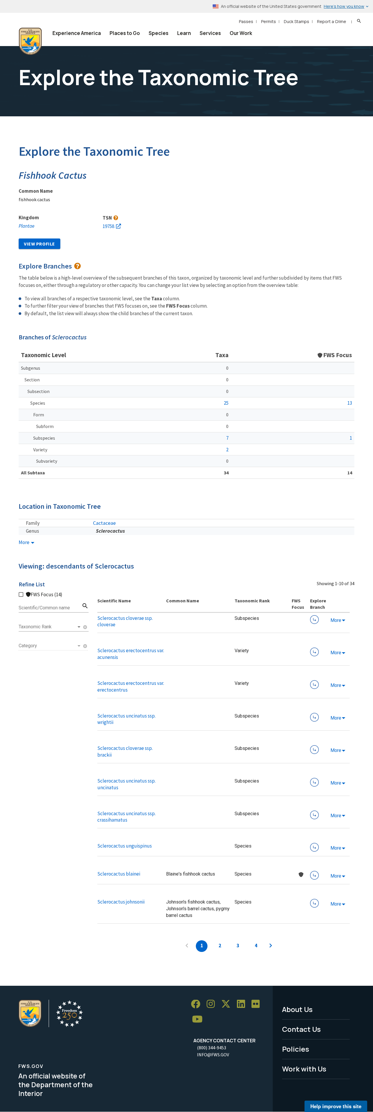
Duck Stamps (296, 21)
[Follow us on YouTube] (199, 1019)
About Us (297, 1009)
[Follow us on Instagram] (213, 1004)
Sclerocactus (110, 530)
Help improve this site (335, 1106)
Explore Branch (314, 619)
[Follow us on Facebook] (197, 1004)
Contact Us (301, 1029)
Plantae (26, 226)
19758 (108, 226)
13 (349, 403)
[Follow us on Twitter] (228, 1004)
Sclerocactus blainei (118, 874)
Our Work (241, 33)
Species (158, 33)
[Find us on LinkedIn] (243, 1004)
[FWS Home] (30, 41)
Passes (246, 21)
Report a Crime (331, 21)
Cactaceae (104, 523)
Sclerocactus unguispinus (124, 846)
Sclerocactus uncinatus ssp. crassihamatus (126, 816)
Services (210, 33)
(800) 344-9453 (211, 1047)
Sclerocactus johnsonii (121, 902)
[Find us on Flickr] (257, 1004)
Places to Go (125, 33)
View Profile (39, 244)
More (24, 542)
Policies (295, 1049)
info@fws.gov (213, 1054)
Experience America (76, 33)
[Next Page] (271, 946)
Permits (268, 21)
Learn (184, 33)
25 (226, 403)
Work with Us (304, 1069)
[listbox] (50, 626)
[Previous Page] (187, 946)
